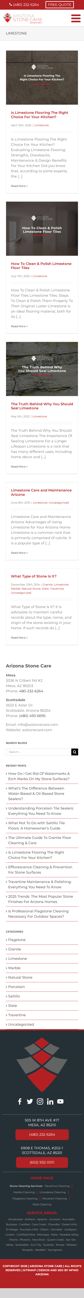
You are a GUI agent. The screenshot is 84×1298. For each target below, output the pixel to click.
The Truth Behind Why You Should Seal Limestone (42, 406)
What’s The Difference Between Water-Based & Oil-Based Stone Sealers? (36, 793)
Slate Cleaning (42, 1204)
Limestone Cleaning (53, 1192)
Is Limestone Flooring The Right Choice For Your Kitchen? (39, 115)
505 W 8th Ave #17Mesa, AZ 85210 (42, 1122)
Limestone (41, 125)
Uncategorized (59, 502)
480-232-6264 (31, 691)
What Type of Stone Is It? (33, 576)
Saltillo (14, 996)
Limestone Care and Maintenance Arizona (41, 492)
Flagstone (17, 940)
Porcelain (16, 987)
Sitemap (29, 1270)
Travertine (57, 588)
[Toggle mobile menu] (76, 18)
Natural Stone (31, 588)
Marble (15, 588)
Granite (48, 584)
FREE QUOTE (59, 5)
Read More (18, 186)
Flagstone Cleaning (25, 1198)
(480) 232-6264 (25, 5)
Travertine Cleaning (57, 1185)
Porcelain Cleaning (54, 1198)
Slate (45, 588)
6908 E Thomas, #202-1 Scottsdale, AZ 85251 (42, 1150)
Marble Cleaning (24, 1192)
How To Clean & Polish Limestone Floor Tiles (41, 266)
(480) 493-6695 (32, 716)
